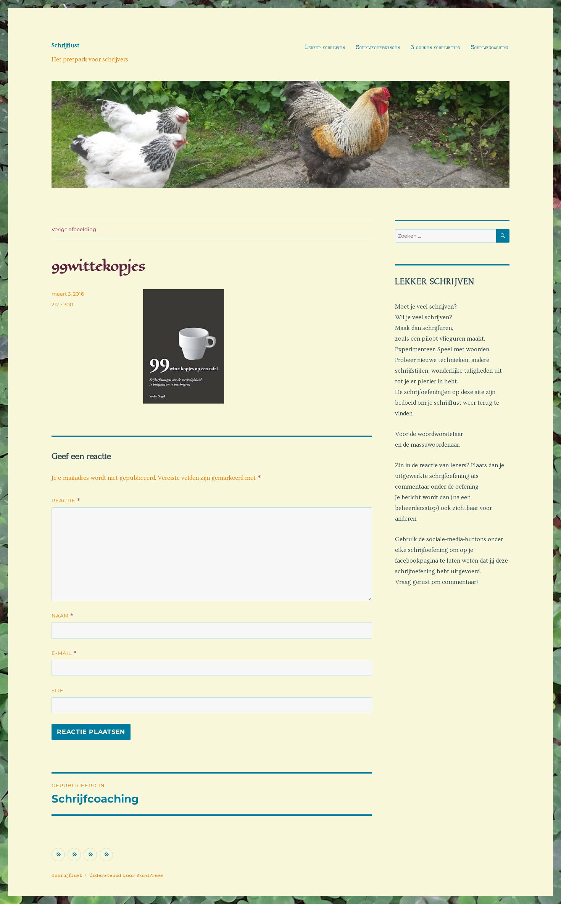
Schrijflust (65, 45)
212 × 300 (62, 304)
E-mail (64, 653)
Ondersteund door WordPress (126, 875)
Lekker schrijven (325, 48)
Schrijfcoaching (489, 48)
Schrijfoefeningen (378, 48)
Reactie (66, 500)
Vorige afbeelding (74, 229)
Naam (63, 616)
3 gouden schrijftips (435, 48)
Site (58, 690)
